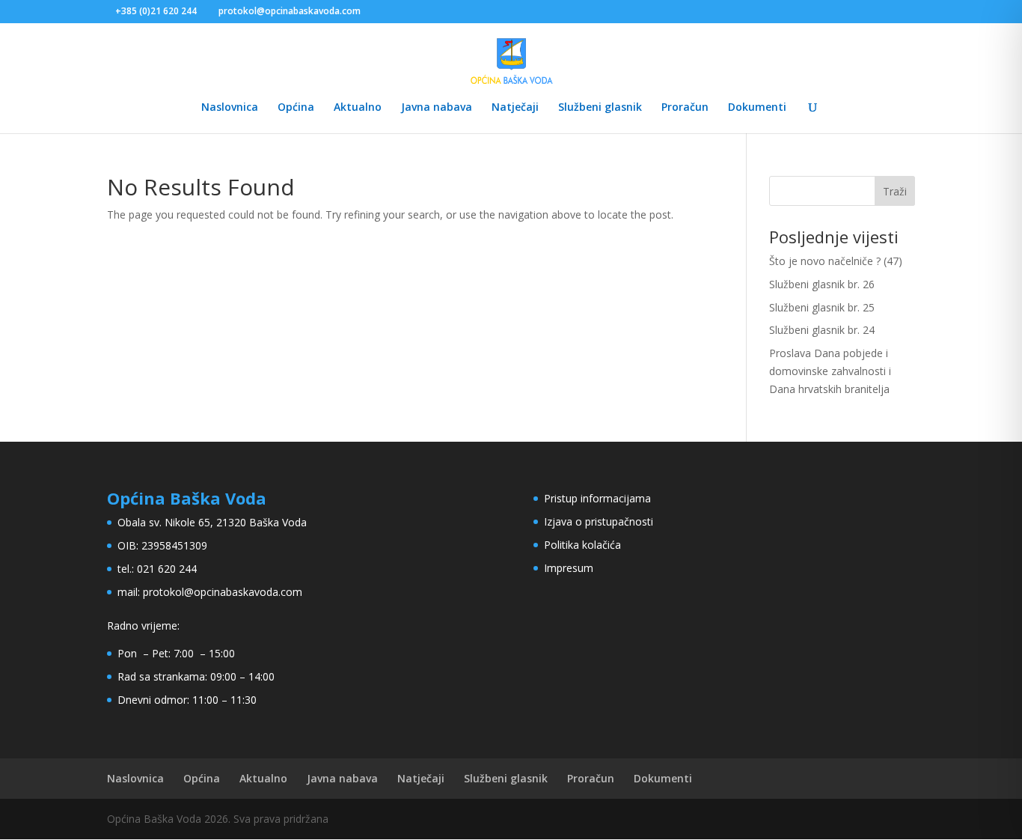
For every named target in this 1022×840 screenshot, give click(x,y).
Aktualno (358, 108)
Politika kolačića (582, 545)
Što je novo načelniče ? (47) (835, 261)
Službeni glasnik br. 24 (822, 330)
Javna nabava (436, 108)
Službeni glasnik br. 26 (822, 284)
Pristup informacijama (597, 498)
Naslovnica (229, 108)
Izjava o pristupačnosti (598, 521)
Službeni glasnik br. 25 (822, 307)
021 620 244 (167, 568)
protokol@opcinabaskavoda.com (222, 592)
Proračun (685, 108)
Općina (296, 108)
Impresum (568, 568)
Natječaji (515, 108)
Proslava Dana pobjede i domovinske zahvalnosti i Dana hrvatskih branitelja (830, 371)
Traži (895, 191)
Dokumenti (757, 108)
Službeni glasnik (600, 108)
